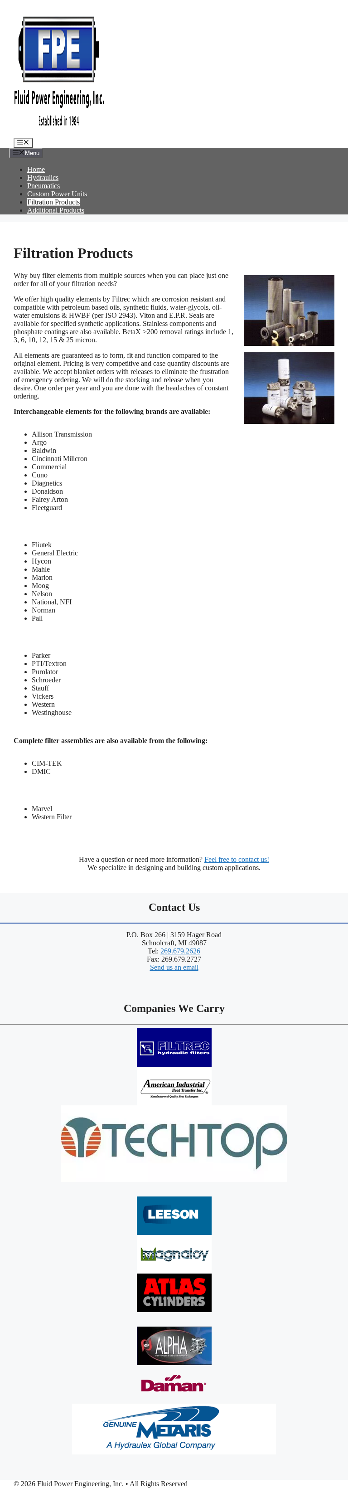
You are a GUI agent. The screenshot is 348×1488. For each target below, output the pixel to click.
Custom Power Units (57, 194)
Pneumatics (43, 186)
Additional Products (55, 210)
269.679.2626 (180, 951)
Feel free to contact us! (236, 859)
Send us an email (174, 967)
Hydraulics (42, 177)
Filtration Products (53, 202)
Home (36, 169)
